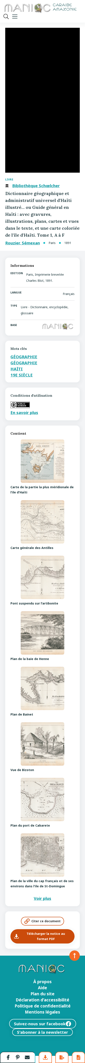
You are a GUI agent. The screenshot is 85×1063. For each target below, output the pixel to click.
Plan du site (42, 994)
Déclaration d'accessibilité (42, 1000)
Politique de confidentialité (43, 1006)
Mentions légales (42, 1012)
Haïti (16, 369)
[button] (8, 1057)
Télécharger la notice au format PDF (46, 936)
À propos (42, 981)
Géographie (23, 356)
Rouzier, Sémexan (22, 243)
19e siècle (21, 375)
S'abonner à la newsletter (42, 1032)
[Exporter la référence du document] (62, 1057)
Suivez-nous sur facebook (40, 1023)
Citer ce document (46, 921)
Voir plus (42, 898)
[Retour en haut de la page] (74, 955)
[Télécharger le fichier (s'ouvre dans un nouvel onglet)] (45, 1057)
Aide (42, 987)
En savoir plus (24, 412)
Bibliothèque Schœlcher (36, 185)
